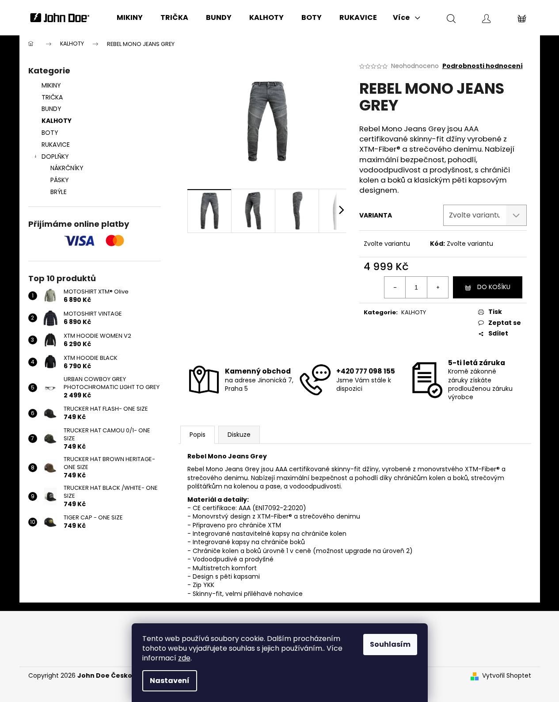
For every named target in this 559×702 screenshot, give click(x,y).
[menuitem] (130, 17)
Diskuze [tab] (239, 434)
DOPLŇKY (55, 156)
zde (184, 658)
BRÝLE (58, 191)
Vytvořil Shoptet (506, 675)
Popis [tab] (197, 434)
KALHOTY (57, 120)
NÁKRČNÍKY (67, 168)
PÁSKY (59, 180)
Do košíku (493, 286)
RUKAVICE (56, 144)
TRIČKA (52, 97)
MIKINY (51, 85)
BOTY (50, 132)
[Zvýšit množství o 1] (437, 287)
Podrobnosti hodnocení (482, 66)
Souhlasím (390, 644)
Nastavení (170, 680)
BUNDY (51, 108)
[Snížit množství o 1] (395, 287)
